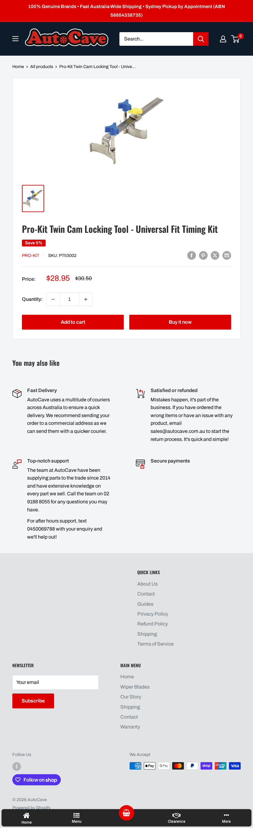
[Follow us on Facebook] (16, 766)
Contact (146, 593)
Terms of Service (155, 644)
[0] (235, 39)
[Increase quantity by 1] (85, 299)
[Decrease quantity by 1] (53, 299)
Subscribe (33, 700)
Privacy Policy (152, 614)
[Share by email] (226, 255)
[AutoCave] (67, 37)
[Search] (201, 39)
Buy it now (180, 322)
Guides (145, 604)
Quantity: (32, 299)
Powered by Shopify (31, 807)
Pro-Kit (30, 255)
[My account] (223, 39)
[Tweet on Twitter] (215, 255)
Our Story (130, 696)
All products (41, 66)
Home (18, 66)
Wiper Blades (135, 686)
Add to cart (73, 322)
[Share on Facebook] (191, 255)
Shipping (147, 634)
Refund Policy (152, 623)
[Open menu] (15, 38)
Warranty (130, 726)
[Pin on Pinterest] (203, 255)
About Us (147, 584)
